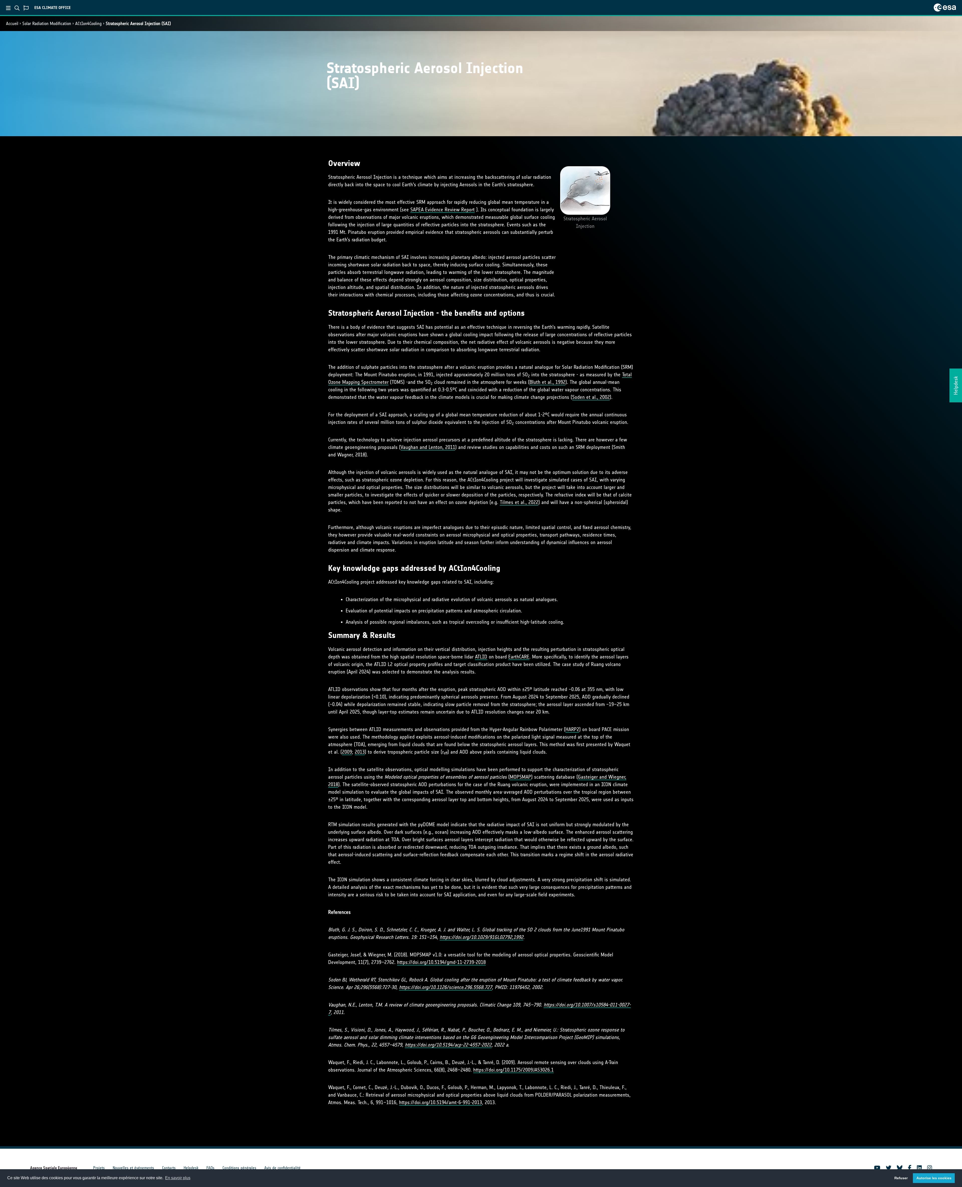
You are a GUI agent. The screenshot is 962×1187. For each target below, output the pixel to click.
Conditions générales (239, 1167)
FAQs (210, 1167)
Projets (99, 1167)
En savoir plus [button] (177, 1178)
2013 (360, 752)
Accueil (12, 23)
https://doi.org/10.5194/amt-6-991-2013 (440, 1102)
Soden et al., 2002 (591, 397)
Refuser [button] (901, 1178)
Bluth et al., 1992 (547, 382)
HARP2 (572, 729)
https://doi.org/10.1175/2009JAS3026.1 (513, 1070)
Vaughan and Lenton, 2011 (428, 447)
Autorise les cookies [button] (933, 1178)
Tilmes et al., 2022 (519, 502)
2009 (347, 752)
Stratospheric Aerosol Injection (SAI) (138, 23)
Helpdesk (191, 1167)
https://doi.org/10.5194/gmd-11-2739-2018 (441, 962)
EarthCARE (518, 657)
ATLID (481, 657)
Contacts (169, 1167)
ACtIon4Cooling (88, 23)
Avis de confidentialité (282, 1167)
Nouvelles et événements (133, 1167)
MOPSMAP (520, 777)
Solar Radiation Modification (46, 23)
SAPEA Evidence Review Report (442, 210)
